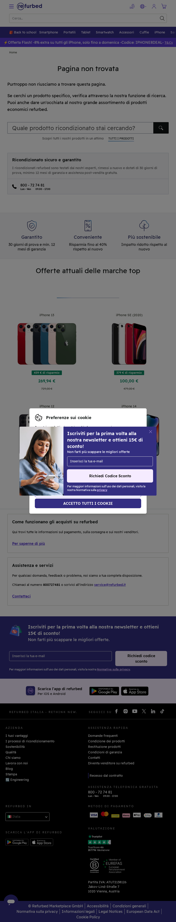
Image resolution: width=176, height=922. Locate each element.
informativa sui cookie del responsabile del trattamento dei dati (86, 471)
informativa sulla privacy (78, 466)
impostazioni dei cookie (81, 461)
